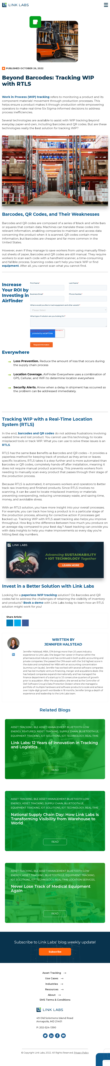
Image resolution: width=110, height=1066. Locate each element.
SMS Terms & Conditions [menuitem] (55, 1000)
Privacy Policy (81, 1052)
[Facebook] (25, 623)
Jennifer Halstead (63, 644)
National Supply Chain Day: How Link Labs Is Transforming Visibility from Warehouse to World (55, 818)
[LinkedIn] (9, 623)
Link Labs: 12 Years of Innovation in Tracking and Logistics (54, 745)
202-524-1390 (47, 1027)
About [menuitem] (52, 995)
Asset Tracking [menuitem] (51, 973)
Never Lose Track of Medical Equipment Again (50, 888)
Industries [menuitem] (51, 984)
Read (55, 769)
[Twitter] (17, 623)
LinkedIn (13, 654)
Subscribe (55, 951)
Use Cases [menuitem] (51, 978)
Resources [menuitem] (51, 989)
